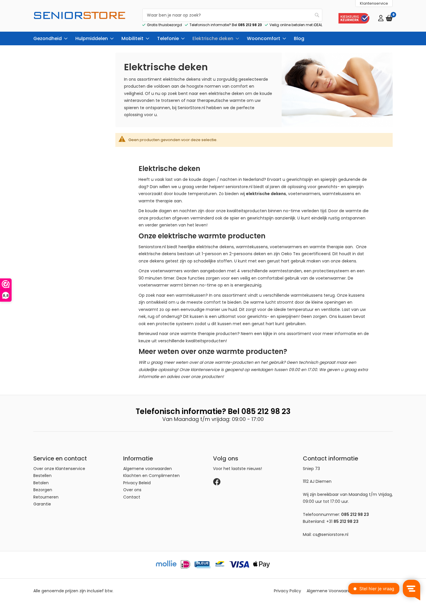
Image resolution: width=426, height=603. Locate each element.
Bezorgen (42, 490)
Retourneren (46, 497)
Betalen (41, 483)
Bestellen (42, 475)
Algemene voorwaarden (147, 468)
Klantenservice (374, 3)
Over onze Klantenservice (59, 468)
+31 (342, 521)
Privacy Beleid (137, 483)
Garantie (42, 504)
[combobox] (232, 15)
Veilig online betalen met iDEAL (296, 24)
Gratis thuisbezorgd (164, 24)
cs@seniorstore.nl (330, 534)
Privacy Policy (287, 591)
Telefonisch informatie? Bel (226, 24)
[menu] (213, 38)
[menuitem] (49, 38)
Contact (131, 497)
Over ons (132, 490)
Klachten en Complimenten (151, 475)
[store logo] (79, 20)
